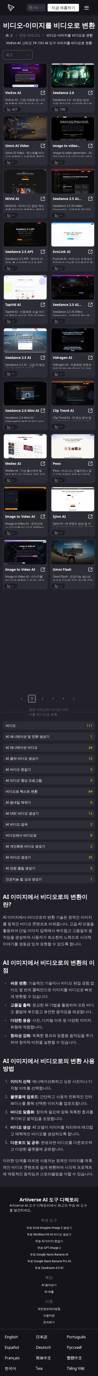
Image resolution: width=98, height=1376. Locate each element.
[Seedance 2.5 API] (25, 234)
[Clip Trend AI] (72, 393)
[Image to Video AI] (25, 499)
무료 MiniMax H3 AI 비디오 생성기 (49, 1234)
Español (12, 1347)
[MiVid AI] (25, 181)
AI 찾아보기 (49, 1285)
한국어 (10, 1368)
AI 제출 (49, 1292)
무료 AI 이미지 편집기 (49, 1241)
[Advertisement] (49, 641)
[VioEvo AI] (25, 75)
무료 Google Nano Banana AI (49, 1254)
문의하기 (49, 1322)
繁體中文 (74, 1357)
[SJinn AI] (72, 499)
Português (76, 1336)
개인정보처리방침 (49, 1309)
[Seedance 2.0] (72, 75)
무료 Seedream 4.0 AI (49, 1268)
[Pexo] (72, 446)
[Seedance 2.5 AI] (25, 340)
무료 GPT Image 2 (49, 1248)
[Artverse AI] (10, 7)
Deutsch (43, 1347)
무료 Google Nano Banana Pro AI (49, 1261)
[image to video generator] (72, 128)
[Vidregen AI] (72, 340)
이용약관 (49, 1316)
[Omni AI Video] (25, 128)
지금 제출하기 (63, 7)
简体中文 (43, 1357)
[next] (74, 698)
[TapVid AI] (25, 287)
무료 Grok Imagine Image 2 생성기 (49, 1228)
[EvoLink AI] (72, 234)
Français (12, 1357)
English (11, 1336)
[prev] (21, 698)
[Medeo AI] (25, 446)
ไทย (39, 1368)
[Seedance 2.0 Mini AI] (25, 393)
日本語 (41, 1336)
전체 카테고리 (29, 35)
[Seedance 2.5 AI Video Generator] (72, 181)
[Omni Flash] (72, 552)
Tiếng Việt (76, 1368)
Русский (74, 1347)
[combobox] (36, 7)
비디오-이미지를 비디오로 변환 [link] (69, 35)
